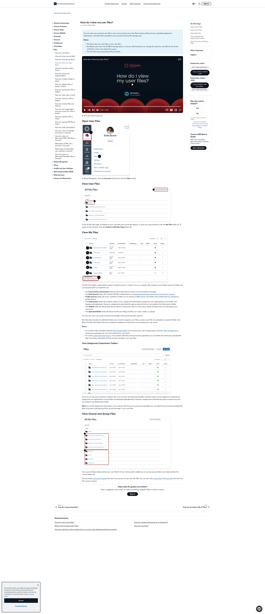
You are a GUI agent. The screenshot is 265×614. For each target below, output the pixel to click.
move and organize (100, 478)
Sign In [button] (132, 494)
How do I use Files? (141, 526)
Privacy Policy (196, 125)
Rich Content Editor (120, 331)
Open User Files (196, 27)
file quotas (112, 49)
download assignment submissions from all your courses (154, 294)
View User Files (196, 30)
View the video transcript (93, 116)
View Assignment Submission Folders (197, 37)
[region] (21, 597)
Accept (21, 600)
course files (157, 478)
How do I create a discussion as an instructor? (151, 522)
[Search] (199, 4)
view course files (102, 51)
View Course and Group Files (199, 42)
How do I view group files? (64, 522)
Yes (197, 108)
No (197, 114)
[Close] (38, 585)
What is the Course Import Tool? (66, 526)
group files (116, 51)
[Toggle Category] (53, 23)
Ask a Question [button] (198, 148)
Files (125, 33)
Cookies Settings (21, 606)
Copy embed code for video (200, 85)
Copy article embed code (200, 72)
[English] (64, 3)
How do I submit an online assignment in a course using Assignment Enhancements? (86, 529)
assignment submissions (102, 336)
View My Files (195, 33)
